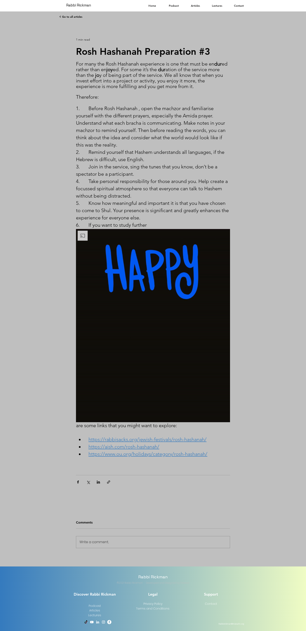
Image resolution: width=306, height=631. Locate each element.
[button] (153, 325)
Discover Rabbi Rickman (95, 594)
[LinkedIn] (98, 622)
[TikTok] (86, 622)
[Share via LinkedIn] (98, 482)
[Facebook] (109, 622)
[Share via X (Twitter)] (88, 482)
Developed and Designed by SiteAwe (167, 583)
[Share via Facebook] (78, 482)
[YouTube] (92, 622)
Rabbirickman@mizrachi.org (231, 623)
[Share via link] (109, 482)
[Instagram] (103, 622)
